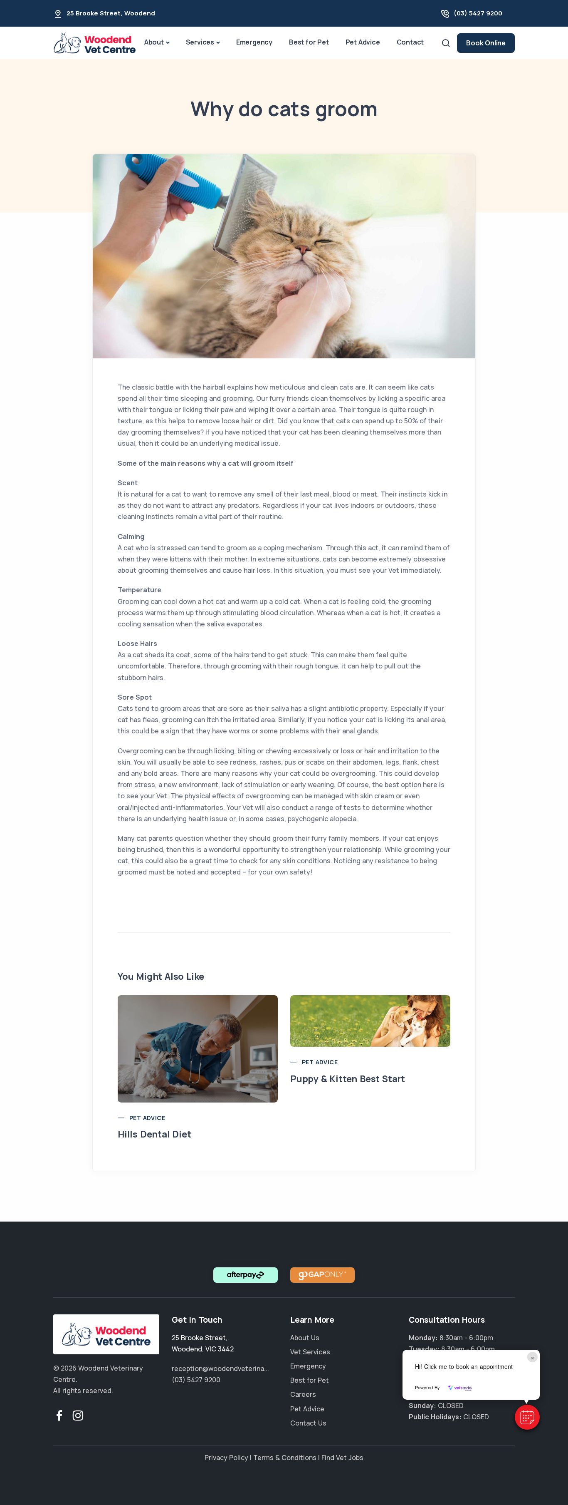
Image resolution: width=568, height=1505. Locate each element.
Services (200, 42)
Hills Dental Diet (154, 1134)
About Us (304, 1337)
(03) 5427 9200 (478, 13)
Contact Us (308, 1423)
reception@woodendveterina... (220, 1368)
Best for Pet (309, 42)
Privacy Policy (226, 1457)
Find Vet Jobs (342, 1457)
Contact (410, 42)
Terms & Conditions (284, 1457)
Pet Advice (363, 42)
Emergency (254, 42)
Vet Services (310, 1351)
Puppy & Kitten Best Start (347, 1079)
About (154, 42)
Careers (303, 1394)
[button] (527, 1417)
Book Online (486, 42)
